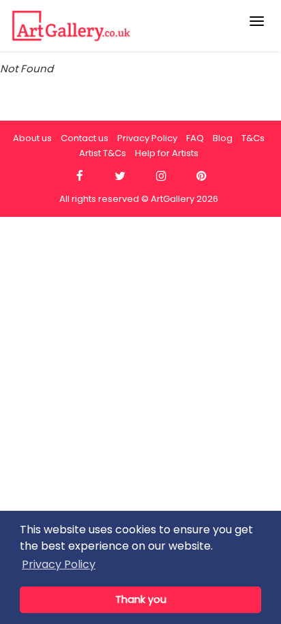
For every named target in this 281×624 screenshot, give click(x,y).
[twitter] (120, 176)
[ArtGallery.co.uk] (112, 25)
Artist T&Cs (102, 153)
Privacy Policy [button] (58, 564)
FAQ (195, 138)
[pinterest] (201, 176)
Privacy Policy (147, 138)
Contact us (84, 138)
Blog (223, 138)
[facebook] (79, 176)
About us (32, 138)
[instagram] (160, 176)
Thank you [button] (140, 599)
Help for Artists (166, 153)
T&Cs (253, 138)
